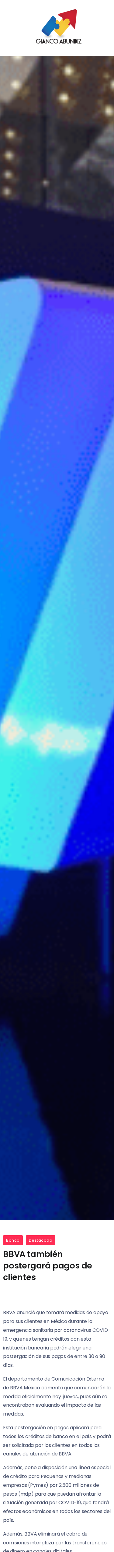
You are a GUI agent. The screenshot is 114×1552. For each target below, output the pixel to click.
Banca (13, 1240)
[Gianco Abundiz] (57, 27)
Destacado (41, 1240)
